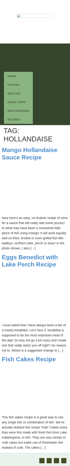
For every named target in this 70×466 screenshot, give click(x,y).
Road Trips (17, 102)
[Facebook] (42, 460)
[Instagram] (49, 460)
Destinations (18, 110)
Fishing (14, 84)
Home (12, 76)
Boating (14, 93)
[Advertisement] (18, 58)
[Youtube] (63, 460)
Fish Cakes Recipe (29, 359)
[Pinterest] (56, 460)
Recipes (14, 119)
